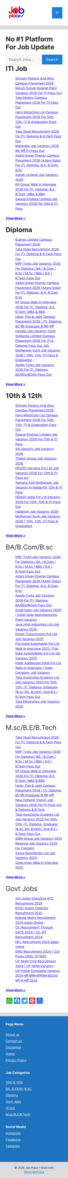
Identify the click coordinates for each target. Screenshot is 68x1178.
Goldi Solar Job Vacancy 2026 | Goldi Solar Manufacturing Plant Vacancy (38, 615)
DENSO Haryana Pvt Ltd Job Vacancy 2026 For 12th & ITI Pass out (37, 473)
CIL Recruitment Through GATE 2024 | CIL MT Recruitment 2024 (34, 932)
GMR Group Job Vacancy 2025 (38, 838)
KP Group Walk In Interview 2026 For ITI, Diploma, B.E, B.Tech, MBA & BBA (35, 189)
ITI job (10, 1108)
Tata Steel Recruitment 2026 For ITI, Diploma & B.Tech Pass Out (38, 136)
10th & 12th (14, 1082)
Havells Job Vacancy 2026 (35, 331)
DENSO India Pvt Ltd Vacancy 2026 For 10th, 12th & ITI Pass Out (38, 502)
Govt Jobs (13, 1102)
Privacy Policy (16, 1060)
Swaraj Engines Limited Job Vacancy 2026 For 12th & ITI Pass (36, 204)
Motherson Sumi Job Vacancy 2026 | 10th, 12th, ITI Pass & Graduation (37, 355)
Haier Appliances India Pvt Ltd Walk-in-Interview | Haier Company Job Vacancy (38, 668)
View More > (16, 218)
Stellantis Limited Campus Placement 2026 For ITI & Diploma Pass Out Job (35, 341)
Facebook (13, 1140)
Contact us (14, 1041)
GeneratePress (34, 1172)
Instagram (13, 1133)
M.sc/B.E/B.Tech (18, 1114)
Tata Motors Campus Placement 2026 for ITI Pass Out (36, 102)
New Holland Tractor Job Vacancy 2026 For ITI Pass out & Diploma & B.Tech (38, 805)
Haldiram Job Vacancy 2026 (36, 511)
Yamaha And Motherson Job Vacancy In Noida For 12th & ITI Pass (38, 487)
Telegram (13, 1146)
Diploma (12, 1095)
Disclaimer (13, 1047)
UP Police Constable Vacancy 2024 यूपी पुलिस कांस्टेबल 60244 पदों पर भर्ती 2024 (37, 975)
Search (52, 59)
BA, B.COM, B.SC (19, 1089)
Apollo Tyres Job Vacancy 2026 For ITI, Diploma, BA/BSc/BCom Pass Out (34, 369)
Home (10, 1054)
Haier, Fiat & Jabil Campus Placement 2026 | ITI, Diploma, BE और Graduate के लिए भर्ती (38, 321)
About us (12, 1034)
